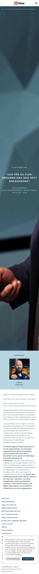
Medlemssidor (8, 501)
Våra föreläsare (9, 517)
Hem (2, 9)
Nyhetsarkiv (7, 530)
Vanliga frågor (9, 505)
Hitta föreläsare (10, 514)
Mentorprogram (9, 508)
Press (4, 527)
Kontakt (6, 498)
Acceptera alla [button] (28, 559)
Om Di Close (7, 524)
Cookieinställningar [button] (13, 559)
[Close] (19, 3)
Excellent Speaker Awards (14, 521)
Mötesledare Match (11, 511)
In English (6, 533)
